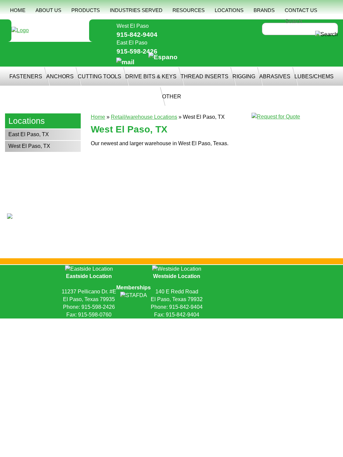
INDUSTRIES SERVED (136, 10)
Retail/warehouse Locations (144, 117)
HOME (17, 10)
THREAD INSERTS (204, 76)
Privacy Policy (144, 324)
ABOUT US (48, 10)
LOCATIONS (229, 10)
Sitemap (178, 324)
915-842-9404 (137, 34)
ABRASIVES (274, 76)
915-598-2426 (137, 51)
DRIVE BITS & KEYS (151, 76)
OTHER (171, 96)
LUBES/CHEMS (314, 76)
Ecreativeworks (240, 324)
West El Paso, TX (29, 146)
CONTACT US (301, 10)
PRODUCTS (85, 10)
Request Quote (103, 324)
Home (98, 117)
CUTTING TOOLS (99, 76)
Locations (26, 120)
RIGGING (243, 76)
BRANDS (264, 10)
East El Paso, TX (28, 134)
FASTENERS (25, 76)
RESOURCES (189, 10)
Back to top (171, 333)
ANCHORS (60, 76)
